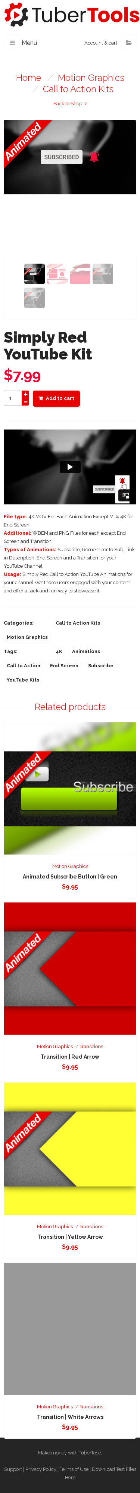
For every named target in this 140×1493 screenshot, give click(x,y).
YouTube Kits (23, 680)
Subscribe (100, 665)
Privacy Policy (40, 1469)
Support (13, 1469)
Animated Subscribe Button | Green (70, 877)
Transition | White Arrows (70, 1417)
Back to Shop (67, 103)
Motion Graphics (91, 77)
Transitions (91, 1046)
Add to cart (60, 398)
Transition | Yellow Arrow (70, 1237)
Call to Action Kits (78, 89)
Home (28, 77)
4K (59, 651)
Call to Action (23, 665)
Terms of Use (74, 1469)
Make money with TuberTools (70, 1453)
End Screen (64, 665)
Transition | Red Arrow (70, 1057)
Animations (86, 651)
